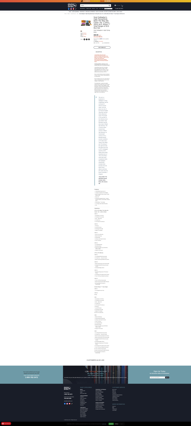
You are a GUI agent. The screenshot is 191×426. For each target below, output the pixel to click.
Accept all (111, 423)
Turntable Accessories (99, 403)
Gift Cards (114, 392)
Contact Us (114, 393)
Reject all (121, 423)
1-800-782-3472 (31, 377)
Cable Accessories (99, 406)
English (106, 8)
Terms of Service (115, 400)
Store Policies (114, 397)
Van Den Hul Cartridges (100, 398)
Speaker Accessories (99, 407)
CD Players (82, 399)
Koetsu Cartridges (99, 394)
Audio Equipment (75, 11)
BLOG (97, 8)
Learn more (104, 423)
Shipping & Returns (115, 396)
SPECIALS (93, 8)
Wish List (114, 390)
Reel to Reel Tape (83, 393)
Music (70, 11)
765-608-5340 (67, 398)
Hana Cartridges (98, 393)
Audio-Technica (83, 416)
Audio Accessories (100, 11)
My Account (114, 389)
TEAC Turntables (83, 415)
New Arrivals (82, 8)
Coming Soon (88, 8)
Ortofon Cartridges (99, 400)
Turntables (82, 11)
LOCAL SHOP (101, 8)
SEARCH (82, 5)
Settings (116, 423)
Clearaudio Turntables (84, 408)
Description (99, 51)
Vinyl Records (82, 390)
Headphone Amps (83, 402)
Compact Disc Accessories (100, 409)
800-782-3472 (119, 8)
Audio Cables (119, 11)
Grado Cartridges (99, 390)
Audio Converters (83, 398)
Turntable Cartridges (90, 11)
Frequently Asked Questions (117, 394)
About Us (114, 406)
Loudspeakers (82, 403)
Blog (113, 407)
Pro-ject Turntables (83, 411)
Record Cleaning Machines (110, 11)
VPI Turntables (82, 412)
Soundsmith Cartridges (100, 396)
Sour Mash (84, 34)
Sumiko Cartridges (99, 397)
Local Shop (114, 410)
